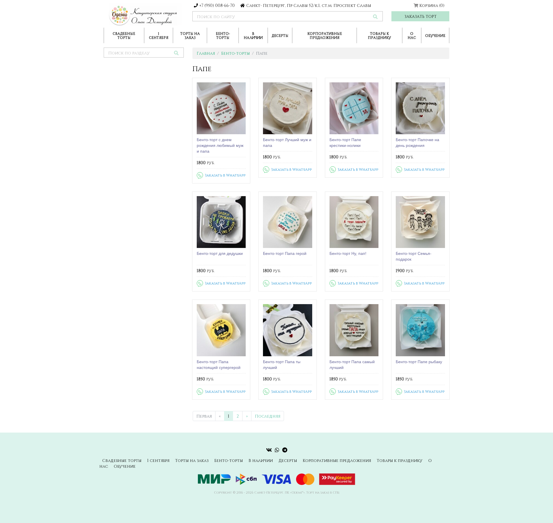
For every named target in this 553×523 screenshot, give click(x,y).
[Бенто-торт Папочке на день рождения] (420, 108)
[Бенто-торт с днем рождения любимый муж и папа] (221, 108)
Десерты (280, 35)
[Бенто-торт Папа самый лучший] (354, 330)
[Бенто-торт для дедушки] (221, 222)
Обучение (435, 35)
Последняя (267, 416)
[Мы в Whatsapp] (277, 450)
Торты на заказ (190, 35)
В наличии (253, 35)
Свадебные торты (124, 35)
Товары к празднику (379, 35)
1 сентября (158, 35)
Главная (206, 53)
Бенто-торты (223, 35)
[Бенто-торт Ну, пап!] (354, 222)
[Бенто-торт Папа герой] (287, 222)
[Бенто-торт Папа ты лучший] (287, 330)
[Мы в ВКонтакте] (269, 450)
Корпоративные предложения (324, 35)
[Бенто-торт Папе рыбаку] (420, 330)
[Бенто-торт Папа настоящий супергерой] (221, 330)
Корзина (431, 5)
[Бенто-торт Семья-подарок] (420, 222)
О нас (412, 35)
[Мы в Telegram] (284, 450)
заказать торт (420, 16)
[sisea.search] (375, 17)
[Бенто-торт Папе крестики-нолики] (354, 108)
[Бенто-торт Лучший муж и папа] (287, 108)
